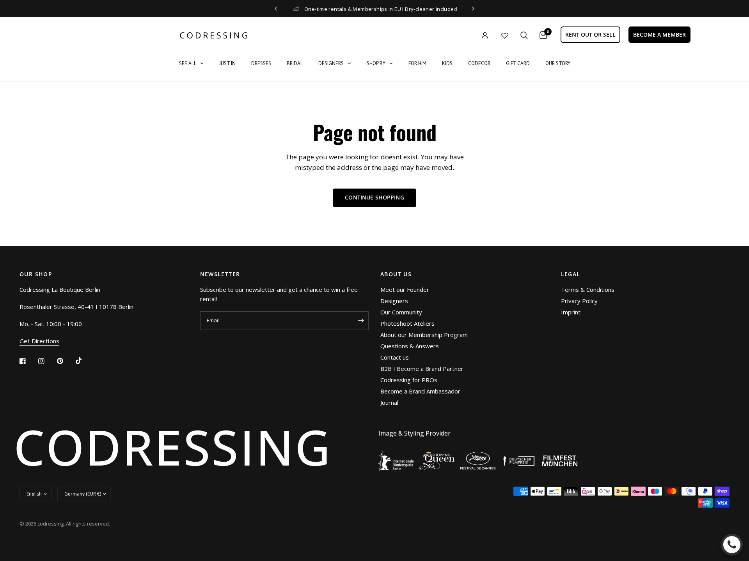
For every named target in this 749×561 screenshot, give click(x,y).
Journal (389, 402)
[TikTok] (84, 360)
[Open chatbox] (732, 545)
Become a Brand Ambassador (420, 391)
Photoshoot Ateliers (407, 323)
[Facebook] (28, 361)
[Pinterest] (65, 360)
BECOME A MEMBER (659, 34)
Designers (394, 301)
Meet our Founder (404, 289)
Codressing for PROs (408, 380)
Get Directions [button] (39, 341)
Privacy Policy (579, 301)
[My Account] (469, 35)
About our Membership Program (424, 335)
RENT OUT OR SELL (590, 34)
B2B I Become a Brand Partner (421, 368)
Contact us (394, 357)
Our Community (401, 312)
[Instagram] (46, 361)
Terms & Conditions (587, 289)
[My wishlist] (505, 35)
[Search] (524, 35)
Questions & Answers (409, 346)
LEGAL (570, 274)
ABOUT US (396, 274)
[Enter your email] (361, 320)
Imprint (570, 312)
